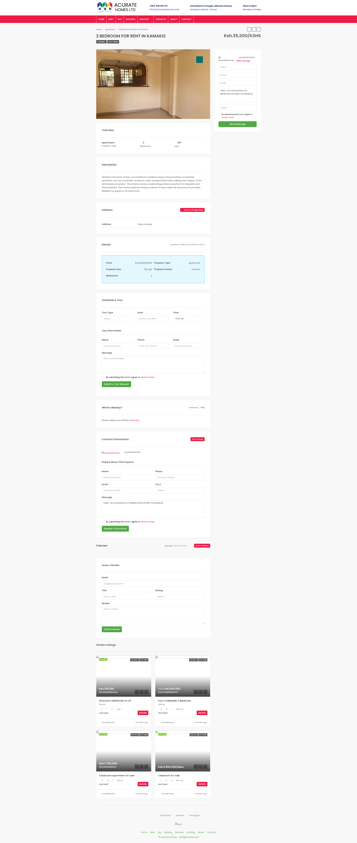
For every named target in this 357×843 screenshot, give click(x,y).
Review (106, 603)
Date (140, 312)
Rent (111, 19)
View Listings (197, 439)
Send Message (238, 124)
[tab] (199, 59)
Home (101, 19)
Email (176, 339)
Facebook (165, 815)
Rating (159, 590)
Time (176, 312)
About (173, 19)
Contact (187, 19)
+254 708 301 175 (158, 5)
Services (144, 19)
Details (143, 712)
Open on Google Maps (193, 210)
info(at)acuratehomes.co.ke (164, 9)
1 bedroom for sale (169, 775)
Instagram (194, 815)
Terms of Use (147, 377)
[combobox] (117, 319)
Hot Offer (113, 42)
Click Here (134, 420)
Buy (120, 19)
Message (107, 352)
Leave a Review (202, 545)
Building (130, 19)
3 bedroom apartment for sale (116, 775)
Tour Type (107, 312)
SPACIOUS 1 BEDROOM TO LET (115, 700)
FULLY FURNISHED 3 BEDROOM (174, 700)
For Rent (101, 42)
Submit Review (112, 629)
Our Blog (161, 19)
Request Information (115, 528)
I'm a (158, 484)
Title (104, 590)
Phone (141, 339)
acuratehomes (108, 722)
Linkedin (179, 815)
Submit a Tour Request (116, 384)
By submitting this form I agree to (130, 377)
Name (105, 339)
